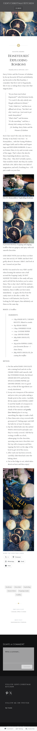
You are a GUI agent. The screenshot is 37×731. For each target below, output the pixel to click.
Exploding (27, 587)
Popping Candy (24, 591)
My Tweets (8, 708)
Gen (15, 70)
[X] (10, 693)
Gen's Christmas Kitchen (18, 3)
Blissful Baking (18, 52)
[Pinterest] (7, 693)
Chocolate (17, 587)
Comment (27, 667)
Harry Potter (12, 591)
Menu (19, 8)
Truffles (18, 595)
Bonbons (9, 587)
